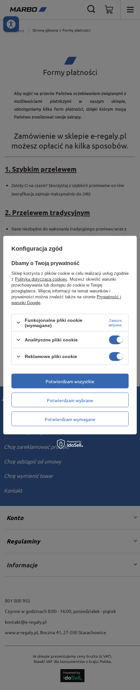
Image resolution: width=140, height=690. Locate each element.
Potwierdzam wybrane (70, 400)
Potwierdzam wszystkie (70, 381)
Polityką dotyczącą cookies (41, 278)
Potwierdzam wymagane (70, 419)
